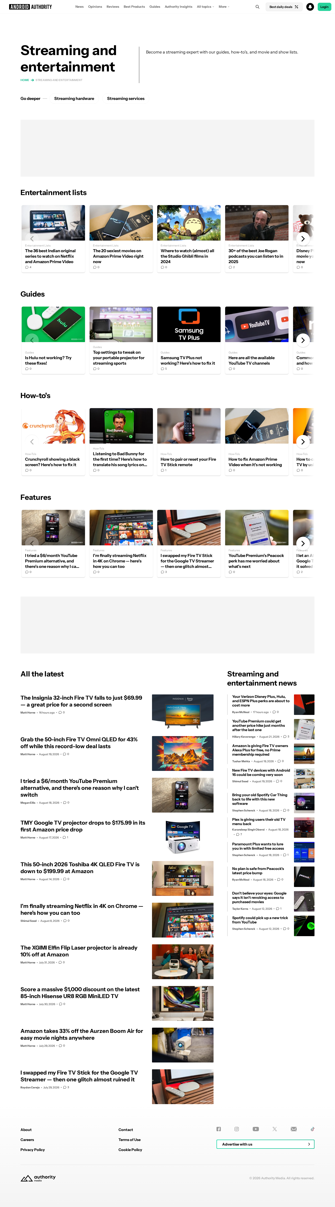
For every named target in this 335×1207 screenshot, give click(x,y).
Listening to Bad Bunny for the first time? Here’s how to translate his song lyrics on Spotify (121, 441)
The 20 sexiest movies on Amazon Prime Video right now (121, 238)
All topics (204, 7)
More (223, 7)
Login (324, 7)
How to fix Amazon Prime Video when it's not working (257, 441)
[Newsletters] (294, 1129)
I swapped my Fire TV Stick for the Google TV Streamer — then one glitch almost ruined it (189, 543)
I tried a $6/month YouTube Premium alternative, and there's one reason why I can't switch (53, 543)
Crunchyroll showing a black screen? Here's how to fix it (53, 441)
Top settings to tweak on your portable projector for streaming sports (121, 340)
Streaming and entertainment (59, 80)
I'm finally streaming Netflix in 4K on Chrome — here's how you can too (121, 543)
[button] (167, 7)
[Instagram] (236, 1129)
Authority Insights (178, 7)
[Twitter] (275, 1129)
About (26, 1129)
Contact (126, 1129)
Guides (154, 7)
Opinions (95, 7)
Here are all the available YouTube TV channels (257, 340)
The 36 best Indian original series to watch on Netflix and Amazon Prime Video (53, 238)
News (79, 7)
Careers (27, 1139)
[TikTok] (312, 1129)
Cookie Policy (130, 1149)
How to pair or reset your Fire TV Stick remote (189, 441)
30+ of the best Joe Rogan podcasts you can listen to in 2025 (257, 238)
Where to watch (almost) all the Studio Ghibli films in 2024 (189, 238)
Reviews (113, 7)
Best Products (134, 7)
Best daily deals (281, 7)
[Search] (257, 6)
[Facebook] (218, 1129)
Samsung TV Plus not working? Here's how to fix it (189, 340)
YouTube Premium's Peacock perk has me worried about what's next (257, 543)
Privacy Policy (33, 1149)
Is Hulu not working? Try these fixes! (53, 340)
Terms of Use (130, 1139)
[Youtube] (256, 1129)
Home (25, 80)
